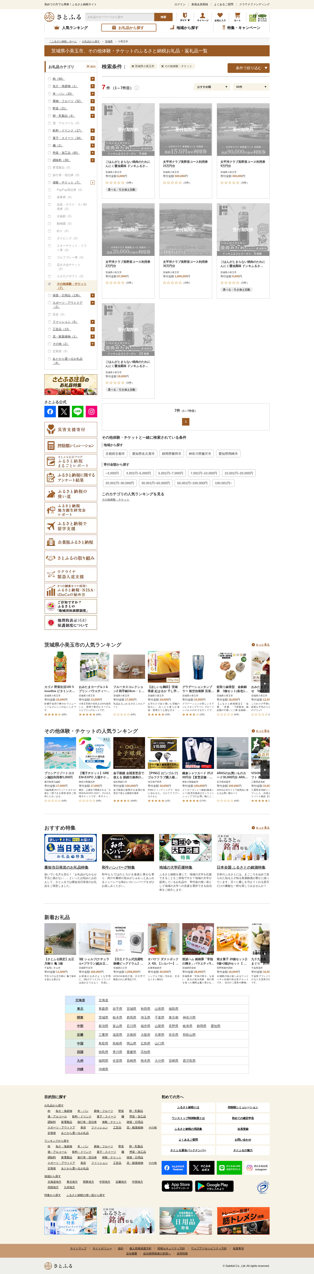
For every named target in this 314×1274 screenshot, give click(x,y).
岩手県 (117, 1009)
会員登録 (242, 1129)
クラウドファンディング (254, 4)
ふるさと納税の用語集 (188, 1129)
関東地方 (88, 1181)
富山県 (117, 1026)
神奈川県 (189, 1017)
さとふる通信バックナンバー (188, 1150)
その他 (152, 1127)
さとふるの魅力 (243, 1150)
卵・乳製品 (136, 1111)
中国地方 (137, 1181)
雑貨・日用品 (135, 1122)
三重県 (103, 1034)
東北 (80, 1009)
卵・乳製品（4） (64, 115)
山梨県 (159, 1026)
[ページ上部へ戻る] (298, 1244)
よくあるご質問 (223, 4)
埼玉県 (145, 1017)
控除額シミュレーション (243, 1107)
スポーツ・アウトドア (61, 1127)
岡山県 (131, 1043)
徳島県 (103, 1052)
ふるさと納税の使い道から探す (85, 1195)
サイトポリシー (102, 1248)
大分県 (159, 1060)
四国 (80, 1052)
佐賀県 (117, 1060)
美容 (83, 1127)
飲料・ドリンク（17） (68, 130)
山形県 (159, 1009)
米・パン (82, 1111)
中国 (80, 1043)
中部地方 (104, 1181)
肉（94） (59, 78)
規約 (120, 1248)
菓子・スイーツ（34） (68, 138)
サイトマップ (78, 1248)
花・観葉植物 (135, 1127)
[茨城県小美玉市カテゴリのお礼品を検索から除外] (134, 66)
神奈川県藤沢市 (200, 453)
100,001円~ (223, 483)
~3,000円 (112, 473)
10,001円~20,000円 (239, 473)
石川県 (131, 1026)
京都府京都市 (115, 453)
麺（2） (58, 145)
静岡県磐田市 (171, 453)
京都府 (131, 1034)
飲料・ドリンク (81, 1116)
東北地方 (72, 1181)
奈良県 (173, 1034)
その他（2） (61, 344)
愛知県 (215, 1026)
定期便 (52, 1133)
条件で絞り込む (249, 68)
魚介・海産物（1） (65, 86)
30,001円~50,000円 (155, 483)
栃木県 (117, 1017)
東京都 (173, 1017)
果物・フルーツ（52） (68, 101)
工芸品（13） (62, 329)
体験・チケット (111, 1122)
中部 (80, 1026)
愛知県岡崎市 (228, 453)
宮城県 (131, 1009)
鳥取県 (103, 1043)
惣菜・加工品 (137, 1116)
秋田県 (145, 1009)
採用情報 (182, 1253)
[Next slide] (265, 683)
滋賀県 (117, 1034)
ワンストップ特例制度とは (188, 1118)
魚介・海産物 (64, 1111)
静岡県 (201, 1026)
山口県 (159, 1043)
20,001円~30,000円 (120, 483)
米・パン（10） (63, 93)
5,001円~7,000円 (170, 473)
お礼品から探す (54, 1105)
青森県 (103, 1009)
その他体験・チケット (115, 499)
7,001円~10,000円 (204, 473)
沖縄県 (103, 1069)
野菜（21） (60, 108)
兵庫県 (159, 1034)
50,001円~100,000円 (192, 483)
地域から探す (52, 1176)
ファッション (99, 1127)
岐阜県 (187, 1026)
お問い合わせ (243, 1139)
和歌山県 (189, 1034)
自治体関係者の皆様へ (157, 1253)
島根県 (117, 1043)
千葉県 (159, 1017)
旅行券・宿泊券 (87, 1122)
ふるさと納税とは (188, 1107)
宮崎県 (173, 1060)
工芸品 (117, 1127)
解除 (93, 66)
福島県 (173, 1009)
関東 (80, 1017)
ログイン (180, 4)
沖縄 (80, 1069)
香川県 (117, 1052)
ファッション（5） (65, 322)
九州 (80, 1060)
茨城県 (103, 1017)
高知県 (145, 1052)
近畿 (80, 1034)
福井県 (145, 1026)
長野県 (173, 1026)
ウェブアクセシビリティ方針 (209, 1248)
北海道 (80, 1000)
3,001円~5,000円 (138, 473)
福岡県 (103, 1060)
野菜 (121, 1111)
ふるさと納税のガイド (185, 17)
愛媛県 (131, 1052)
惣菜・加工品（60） (66, 153)
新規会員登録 (199, 4)
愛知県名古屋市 (143, 453)
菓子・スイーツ (106, 1116)
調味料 (52, 1122)
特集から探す (52, 1195)
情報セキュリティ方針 (171, 1248)
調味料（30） (62, 160)
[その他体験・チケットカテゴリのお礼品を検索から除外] (163, 66)
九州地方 (69, 1187)
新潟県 (103, 1026)
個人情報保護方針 (140, 1248)
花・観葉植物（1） (65, 336)
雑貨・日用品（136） (67, 295)
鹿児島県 (189, 1060)
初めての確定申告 (243, 1118)
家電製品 (66, 1122)
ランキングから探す (56, 1140)
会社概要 (131, 1253)
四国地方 (53, 1187)
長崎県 (131, 1060)
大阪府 (145, 1034)
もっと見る (263, 644)
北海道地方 (54, 1181)
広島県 (145, 1043)
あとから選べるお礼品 (75, 1133)
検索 (163, 17)
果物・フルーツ (103, 1111)
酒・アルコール (57, 1116)
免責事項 (238, 1248)
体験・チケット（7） (67, 182)
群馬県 (131, 1017)
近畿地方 (121, 1181)
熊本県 (145, 1060)
